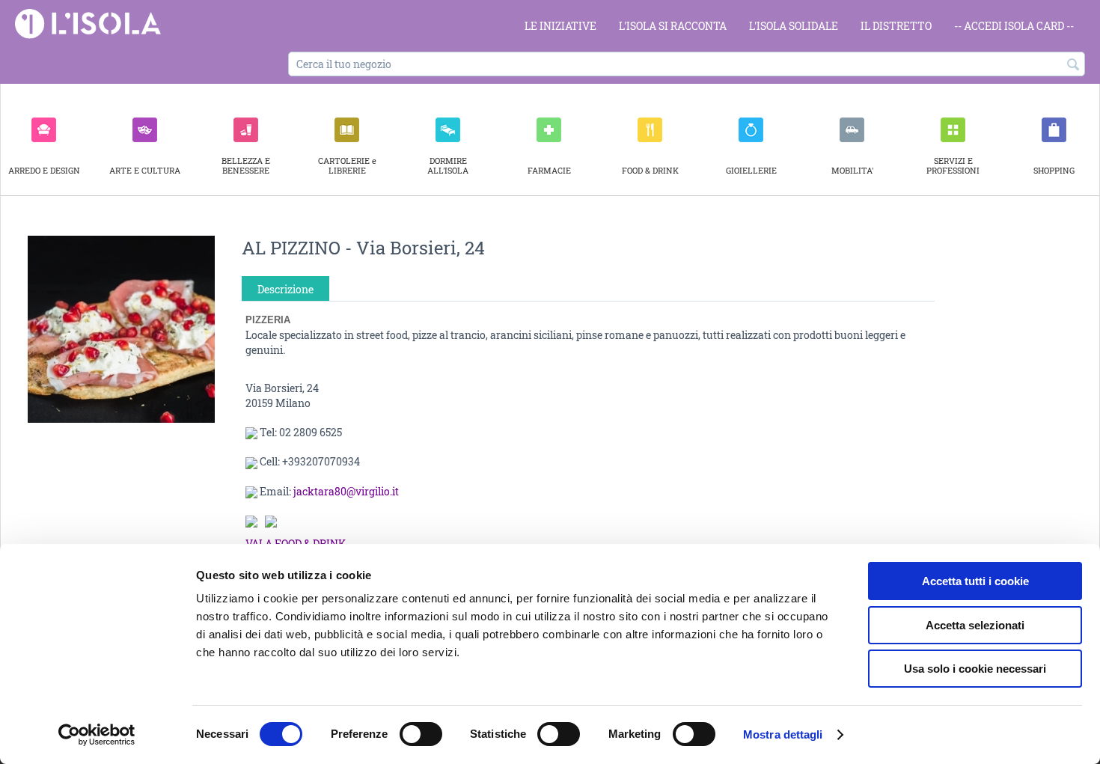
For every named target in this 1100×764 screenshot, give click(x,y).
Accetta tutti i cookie (975, 581)
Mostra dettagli (783, 734)
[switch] (421, 734)
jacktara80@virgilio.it (346, 491)
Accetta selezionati (975, 625)
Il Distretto (896, 26)
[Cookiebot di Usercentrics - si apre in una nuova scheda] (96, 735)
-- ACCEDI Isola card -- (1014, 26)
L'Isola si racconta (673, 26)
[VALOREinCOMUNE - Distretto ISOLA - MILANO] (88, 23)
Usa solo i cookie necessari (975, 668)
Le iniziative (560, 26)
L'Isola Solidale (793, 26)
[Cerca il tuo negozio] (1073, 65)
